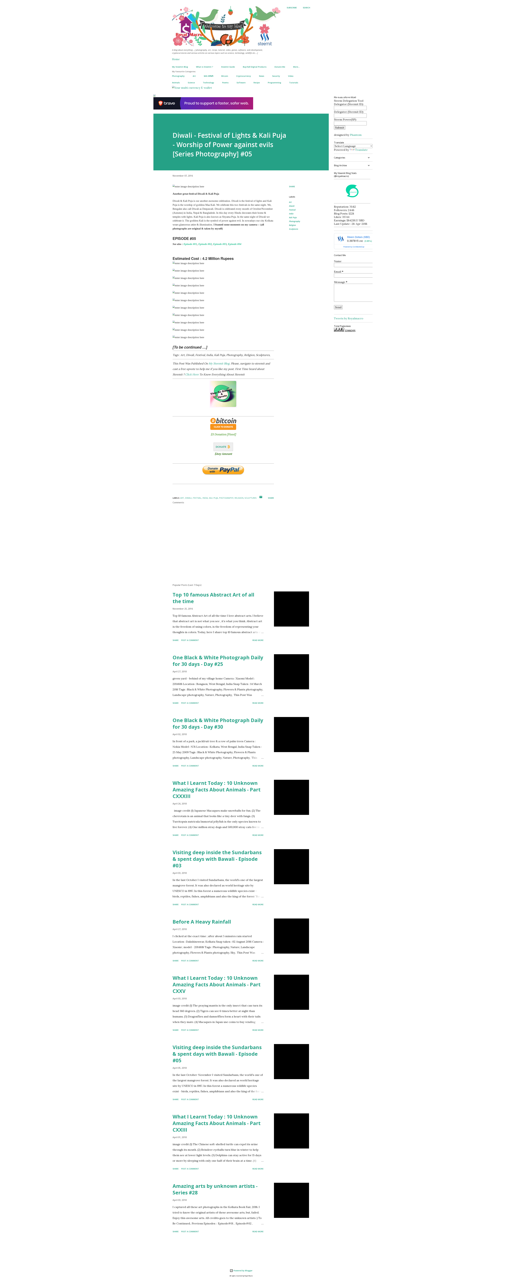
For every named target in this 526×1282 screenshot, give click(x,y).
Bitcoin (224, 76)
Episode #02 (205, 244)
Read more (258, 640)
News (261, 76)
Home (176, 59)
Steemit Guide (228, 67)
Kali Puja (293, 217)
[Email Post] (260, 498)
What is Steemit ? (204, 67)
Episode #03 (220, 244)
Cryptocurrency (243, 76)
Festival (292, 209)
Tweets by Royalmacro (348, 318)
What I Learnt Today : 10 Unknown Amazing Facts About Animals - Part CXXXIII (217, 790)
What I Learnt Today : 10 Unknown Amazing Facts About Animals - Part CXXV (217, 984)
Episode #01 (190, 244)
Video (290, 76)
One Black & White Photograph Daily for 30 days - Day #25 (218, 660)
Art (194, 76)
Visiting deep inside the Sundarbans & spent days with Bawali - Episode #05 (217, 1054)
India (291, 213)
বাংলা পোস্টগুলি (208, 76)
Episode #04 (234, 244)
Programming (274, 82)
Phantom (356, 135)
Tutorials (293, 82)
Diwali (292, 206)
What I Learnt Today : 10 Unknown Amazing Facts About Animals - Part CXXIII (217, 1123)
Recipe (257, 82)
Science (191, 82)
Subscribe (292, 7)
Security (276, 76)
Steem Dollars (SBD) (358, 237)
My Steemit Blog (180, 67)
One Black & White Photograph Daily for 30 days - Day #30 (218, 723)
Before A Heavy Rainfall (202, 921)
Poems (225, 82)
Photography (178, 76)
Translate (361, 149)
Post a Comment (190, 640)
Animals (176, 82)
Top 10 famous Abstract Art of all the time (213, 598)
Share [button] (292, 186)
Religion (292, 225)
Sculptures (293, 229)
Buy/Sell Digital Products (254, 67)
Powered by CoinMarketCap (353, 246)
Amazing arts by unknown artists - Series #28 (215, 1189)
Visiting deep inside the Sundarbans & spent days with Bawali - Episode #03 (217, 859)
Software (241, 82)
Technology (208, 82)
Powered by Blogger (242, 1270)
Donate (221, 446)
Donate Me (280, 67)
